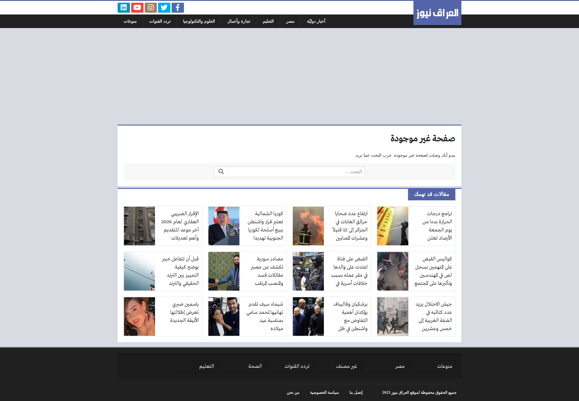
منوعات (130, 21)
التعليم (268, 21)
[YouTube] (137, 8)
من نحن (293, 392)
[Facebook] (178, 8)
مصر (290, 21)
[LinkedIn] (124, 8)
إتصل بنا (356, 392)
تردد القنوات (160, 21)
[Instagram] (151, 8)
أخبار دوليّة (316, 21)
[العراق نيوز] (437, 13)
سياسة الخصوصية (324, 392)
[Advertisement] (289, 76)
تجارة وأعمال (238, 21)
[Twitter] (164, 8)
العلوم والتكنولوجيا (199, 21)
